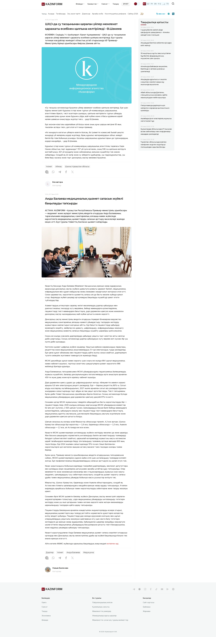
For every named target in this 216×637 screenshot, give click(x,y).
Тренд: (44, 14)
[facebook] (151, 589)
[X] (72, 172)
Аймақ (58, 166)
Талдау (116, 4)
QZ (148, 4)
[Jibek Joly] (161, 14)
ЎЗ (167, 4)
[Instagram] (47, 172)
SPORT (126, 4)
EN (155, 4)
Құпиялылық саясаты (100, 607)
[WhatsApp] (53, 172)
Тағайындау (61, 14)
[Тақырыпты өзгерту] (137, 4)
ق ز (164, 4)
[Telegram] (59, 172)
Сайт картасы (148, 602)
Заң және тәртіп (73, 14)
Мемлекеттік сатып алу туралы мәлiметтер (110, 620)
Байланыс (147, 607)
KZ (144, 4)
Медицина (88, 552)
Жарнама (146, 611)
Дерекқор (86, 14)
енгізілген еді (112, 543)
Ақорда (51, 14)
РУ (152, 4)
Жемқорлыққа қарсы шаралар (104, 616)
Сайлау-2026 (133, 14)
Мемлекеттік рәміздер (101, 611)
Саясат (45, 607)
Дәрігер (50, 552)
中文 (159, 4)
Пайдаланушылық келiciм (102, 602)
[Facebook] (66, 172)
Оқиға (44, 602)
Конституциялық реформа (115, 14)
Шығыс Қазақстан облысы (77, 166)
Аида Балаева (73, 552)
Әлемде (45, 620)
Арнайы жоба (97, 14)
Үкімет (49, 166)
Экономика (46, 616)
